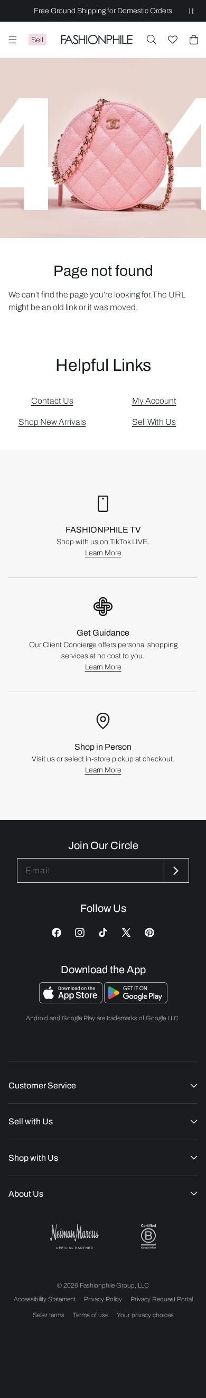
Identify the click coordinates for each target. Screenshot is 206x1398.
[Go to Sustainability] (148, 1236)
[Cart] (193, 39)
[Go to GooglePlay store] (135, 1000)
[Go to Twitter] (126, 932)
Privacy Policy (103, 1299)
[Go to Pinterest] (149, 932)
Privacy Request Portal (161, 1299)
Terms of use (90, 1315)
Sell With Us (154, 421)
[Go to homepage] (96, 40)
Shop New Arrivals (52, 421)
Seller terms (48, 1315)
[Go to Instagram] (79, 932)
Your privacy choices (145, 1315)
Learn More (103, 553)
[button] (151, 39)
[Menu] (12, 39)
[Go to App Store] (71, 1000)
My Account (154, 400)
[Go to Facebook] (56, 932)
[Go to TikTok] (103, 932)
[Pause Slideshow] (191, 11)
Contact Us (52, 400)
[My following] (172, 39)
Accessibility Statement (45, 1299)
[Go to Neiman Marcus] (74, 1236)
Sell (37, 40)
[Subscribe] (175, 870)
